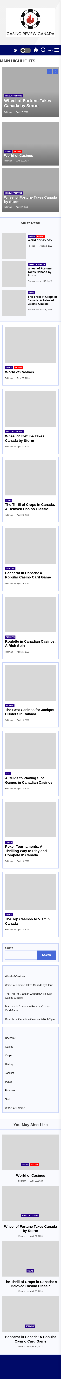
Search (9, 947)
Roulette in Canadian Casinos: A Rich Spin (30, 1019)
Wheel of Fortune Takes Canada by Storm (27, 103)
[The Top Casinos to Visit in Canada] (30, 892)
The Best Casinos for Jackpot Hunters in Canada (29, 712)
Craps (31, 293)
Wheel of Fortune (13, 96)
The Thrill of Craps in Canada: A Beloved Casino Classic (42, 300)
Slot (8, 774)
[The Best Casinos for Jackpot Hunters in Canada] (30, 683)
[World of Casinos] (30, 144)
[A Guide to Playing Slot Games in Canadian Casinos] (30, 751)
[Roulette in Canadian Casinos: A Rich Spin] (30, 614)
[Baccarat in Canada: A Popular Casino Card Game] (30, 546)
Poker (9, 842)
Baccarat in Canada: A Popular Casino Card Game (28, 575)
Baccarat (10, 569)
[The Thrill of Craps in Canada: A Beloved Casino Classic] (14, 303)
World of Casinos (18, 156)
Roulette (10, 637)
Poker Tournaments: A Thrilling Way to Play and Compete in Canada (26, 850)
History (17, 151)
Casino (8, 151)
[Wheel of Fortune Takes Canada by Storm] (14, 274)
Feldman (8, 112)
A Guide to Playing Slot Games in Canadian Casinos (28, 780)
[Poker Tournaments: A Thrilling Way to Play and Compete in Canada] (30, 819)
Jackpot (10, 705)
